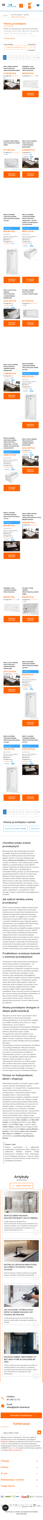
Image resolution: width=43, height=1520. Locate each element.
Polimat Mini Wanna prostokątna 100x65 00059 (12, 143)
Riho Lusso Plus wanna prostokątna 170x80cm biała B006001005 (10, 294)
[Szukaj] (21, 6)
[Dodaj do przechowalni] (18, 67)
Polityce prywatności (14, 1450)
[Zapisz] (39, 1432)
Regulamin (4, 1441)
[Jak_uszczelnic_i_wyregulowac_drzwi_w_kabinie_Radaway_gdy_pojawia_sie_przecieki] (35, 1324)
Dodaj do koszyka (30, 94)
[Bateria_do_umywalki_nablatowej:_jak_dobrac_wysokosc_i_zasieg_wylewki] (35, 1277)
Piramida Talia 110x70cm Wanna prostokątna (10, 590)
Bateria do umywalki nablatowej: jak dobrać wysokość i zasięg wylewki (20, 1267)
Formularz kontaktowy (21, 1415)
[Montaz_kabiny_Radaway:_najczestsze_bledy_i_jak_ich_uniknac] (35, 1232)
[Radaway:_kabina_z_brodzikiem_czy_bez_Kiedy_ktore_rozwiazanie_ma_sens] (35, 1376)
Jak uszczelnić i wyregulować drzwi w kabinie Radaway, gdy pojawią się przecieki (18, 1312)
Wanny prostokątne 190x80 (15, 829)
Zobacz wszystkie (23, 1186)
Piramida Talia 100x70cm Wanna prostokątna (28, 68)
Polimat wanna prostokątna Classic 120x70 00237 (30, 292)
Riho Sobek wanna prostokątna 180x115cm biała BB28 (12, 68)
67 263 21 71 (13, 1399)
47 (34, 57)
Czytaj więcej (9, 38)
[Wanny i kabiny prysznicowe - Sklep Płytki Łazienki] (11, 5)
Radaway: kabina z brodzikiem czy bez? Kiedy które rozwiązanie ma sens (20, 1359)
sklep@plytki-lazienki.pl (18, 1407)
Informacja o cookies (12, 1512)
